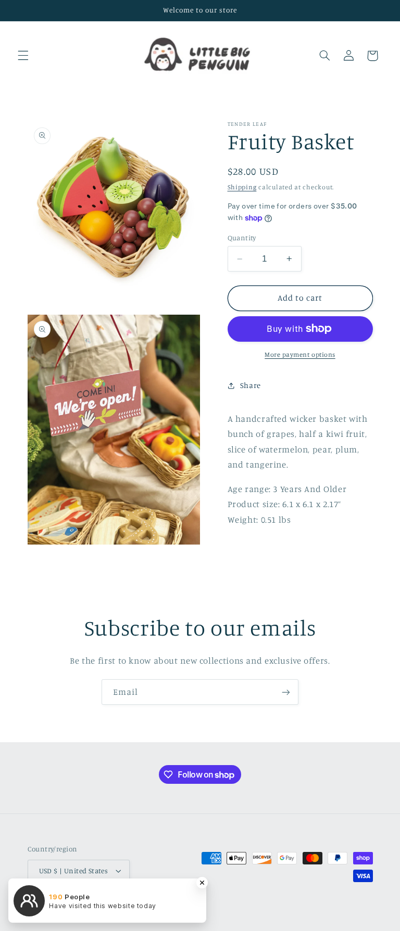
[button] (23, 56)
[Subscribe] (286, 692)
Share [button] (250, 385)
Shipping (242, 187)
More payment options (300, 354)
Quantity (242, 238)
